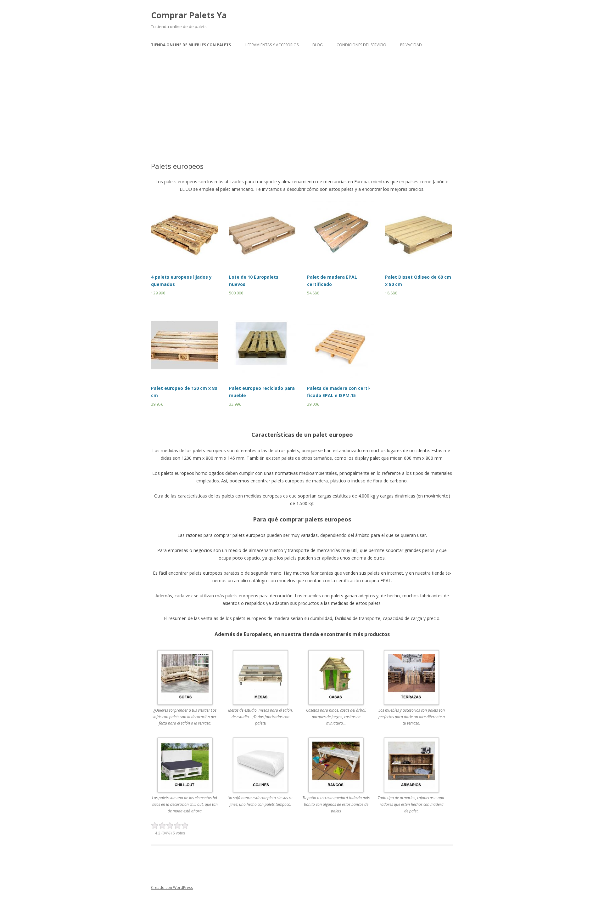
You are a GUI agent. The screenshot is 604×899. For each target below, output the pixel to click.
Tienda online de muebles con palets (191, 45)
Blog (317, 45)
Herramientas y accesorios (272, 45)
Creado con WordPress (172, 887)
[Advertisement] (302, 99)
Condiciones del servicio (361, 45)
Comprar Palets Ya (189, 15)
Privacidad (411, 45)
